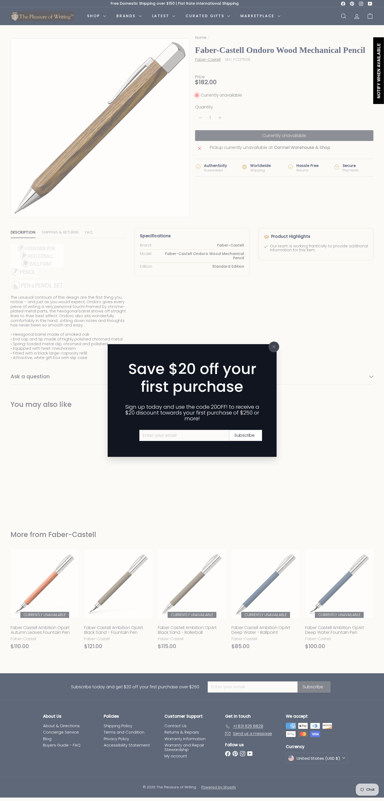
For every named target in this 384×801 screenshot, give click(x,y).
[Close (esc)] (274, 347)
